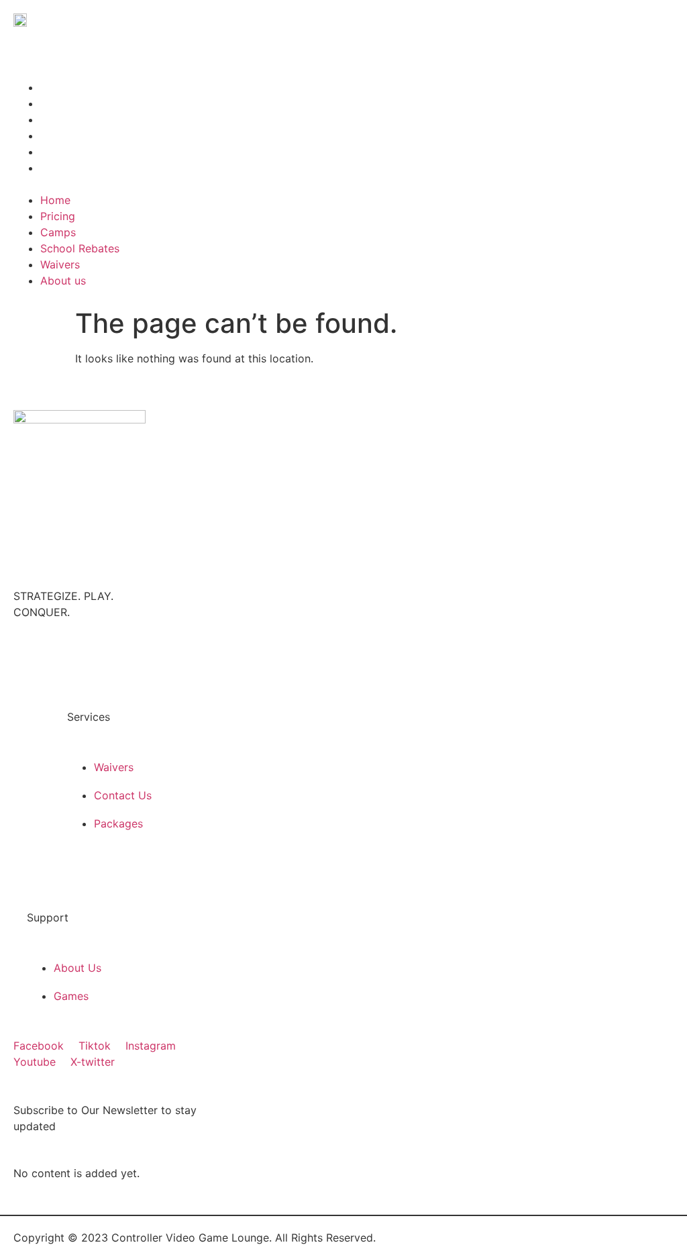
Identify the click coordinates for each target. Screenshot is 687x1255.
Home (55, 87)
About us (63, 167)
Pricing (57, 103)
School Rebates (79, 135)
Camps (58, 119)
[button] (178, 184)
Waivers (60, 151)
